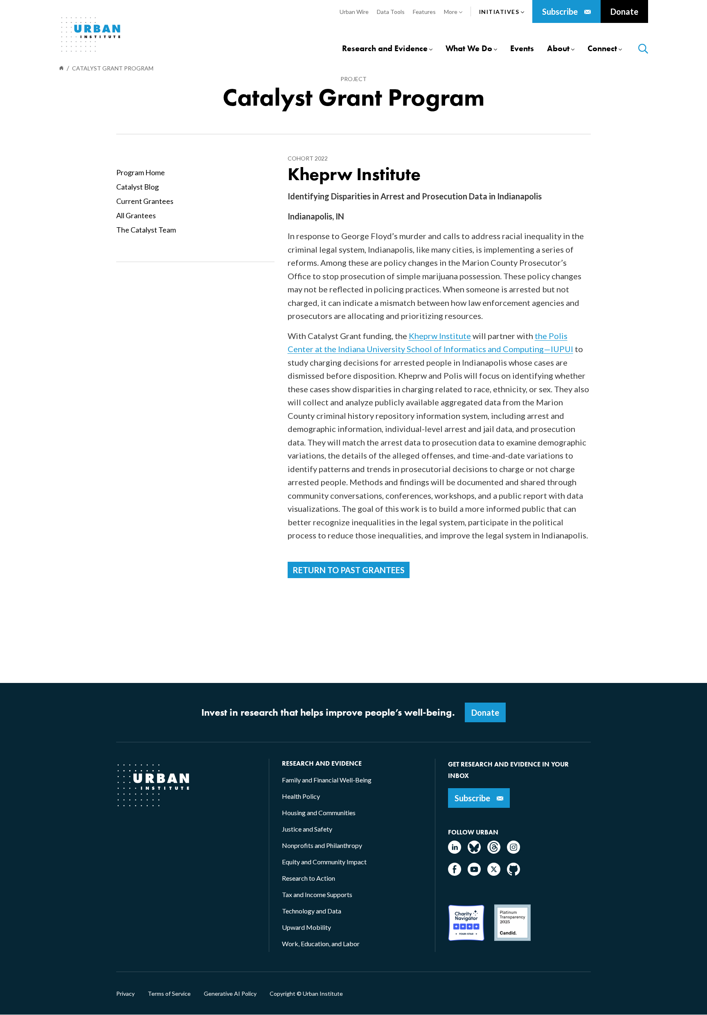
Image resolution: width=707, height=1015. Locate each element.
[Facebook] (454, 873)
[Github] (513, 873)
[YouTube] (474, 873)
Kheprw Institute (440, 336)
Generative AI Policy (230, 993)
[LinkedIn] (454, 851)
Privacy (125, 993)
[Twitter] (493, 873)
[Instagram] (513, 851)
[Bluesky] (474, 851)
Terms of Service (169, 993)
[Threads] (493, 851)
